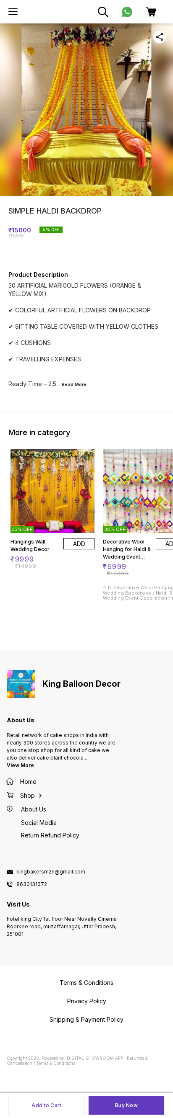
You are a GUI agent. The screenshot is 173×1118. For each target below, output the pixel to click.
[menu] (13, 11)
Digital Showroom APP (95, 1058)
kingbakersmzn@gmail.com (50, 872)
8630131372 (31, 884)
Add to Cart (46, 1105)
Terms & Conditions (55, 1063)
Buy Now (126, 1105)
